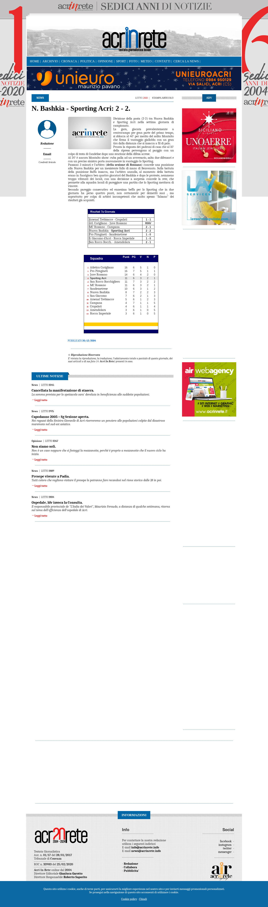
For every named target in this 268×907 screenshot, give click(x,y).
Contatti (162, 61)
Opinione (105, 61)
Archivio (50, 61)
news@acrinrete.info (146, 851)
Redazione (131, 864)
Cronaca (69, 61)
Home (34, 61)
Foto (133, 61)
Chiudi (143, 899)
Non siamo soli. (44, 446)
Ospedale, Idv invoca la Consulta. (57, 503)
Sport (121, 61)
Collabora (130, 867)
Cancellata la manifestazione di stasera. (63, 390)
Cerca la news (186, 61)
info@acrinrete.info (145, 847)
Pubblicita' (131, 871)
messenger (225, 852)
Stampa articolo (162, 98)
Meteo (146, 61)
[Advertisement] (209, 292)
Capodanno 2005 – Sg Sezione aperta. (60, 417)
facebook (226, 841)
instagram (225, 845)
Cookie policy (129, 899)
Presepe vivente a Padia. (50, 476)
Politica (87, 61)
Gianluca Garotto (70, 873)
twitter (227, 848)
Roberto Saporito (75, 877)
